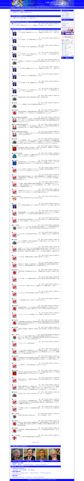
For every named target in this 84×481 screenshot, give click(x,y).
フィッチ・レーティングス (38, 477)
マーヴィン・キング (66, 26)
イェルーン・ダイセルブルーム (41, 464)
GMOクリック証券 (67, 47)
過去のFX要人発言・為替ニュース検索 (32, 7)
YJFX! (65, 45)
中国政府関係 (15, 146)
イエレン (64, 21)
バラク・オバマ (15, 472)
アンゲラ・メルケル (24, 472)
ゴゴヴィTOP (15, 469)
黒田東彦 (64, 25)
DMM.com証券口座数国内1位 (67, 36)
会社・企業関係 (16, 225)
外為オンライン (67, 48)
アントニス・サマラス (16, 474)
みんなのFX (66, 54)
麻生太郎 (19, 464)
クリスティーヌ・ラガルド (28, 464)
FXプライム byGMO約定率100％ (68, 42)
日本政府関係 (15, 110)
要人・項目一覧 (31, 469)
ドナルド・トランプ (17, 23)
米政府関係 (15, 59)
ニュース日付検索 (23, 469)
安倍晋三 (14, 464)
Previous (34, 442)
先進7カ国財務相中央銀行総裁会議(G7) (20, 117)
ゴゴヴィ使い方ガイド (67, 17)
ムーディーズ (29, 477)
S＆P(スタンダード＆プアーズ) (18, 477)
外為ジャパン (66, 51)
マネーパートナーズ (67, 53)
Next (38, 442)
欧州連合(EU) (15, 160)
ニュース (14, 167)
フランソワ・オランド (34, 472)
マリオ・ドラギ (65, 23)
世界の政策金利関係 (17, 196)
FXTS (65, 50)
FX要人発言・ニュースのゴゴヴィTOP (17, 7)
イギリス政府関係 (16, 435)
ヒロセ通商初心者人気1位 (67, 39)
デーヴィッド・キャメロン (46, 472)
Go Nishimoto (53, 479)
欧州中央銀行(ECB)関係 (17, 153)
